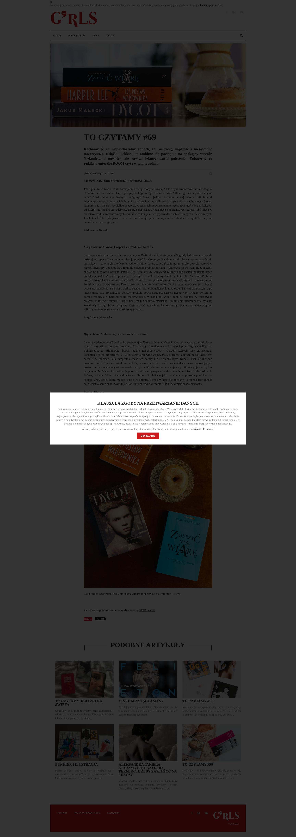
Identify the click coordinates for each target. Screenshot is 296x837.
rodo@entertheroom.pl (202, 429)
